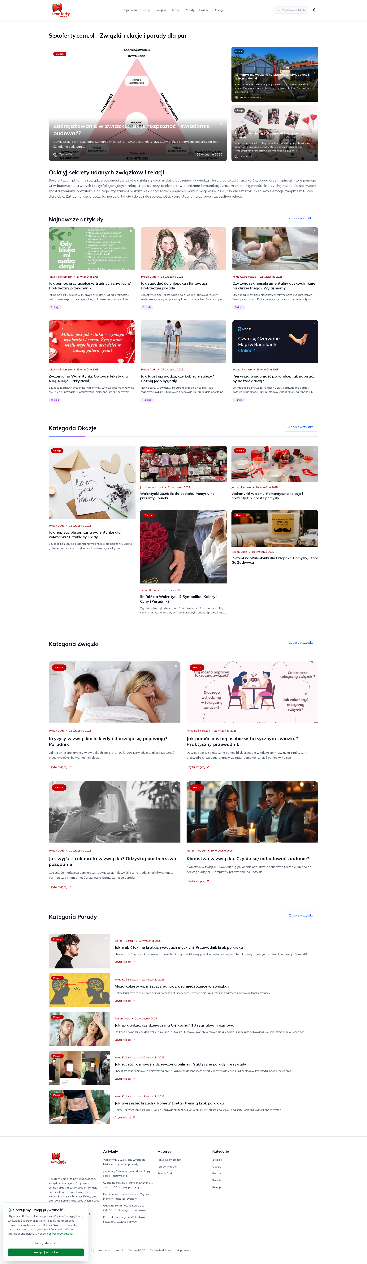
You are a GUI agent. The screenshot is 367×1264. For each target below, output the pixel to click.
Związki (160, 10)
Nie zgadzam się (45, 1243)
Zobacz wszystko (301, 218)
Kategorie (220, 1151)
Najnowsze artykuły (136, 10)
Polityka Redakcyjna (161, 1250)
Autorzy (164, 1151)
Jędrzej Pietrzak (242, 369)
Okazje (175, 10)
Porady (190, 10)
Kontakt (120, 1250)
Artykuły (110, 1151)
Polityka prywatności (99, 1250)
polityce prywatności (60, 1233)
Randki (204, 10)
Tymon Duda (149, 276)
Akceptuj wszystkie (46, 1252)
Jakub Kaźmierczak (60, 276)
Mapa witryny (184, 1250)
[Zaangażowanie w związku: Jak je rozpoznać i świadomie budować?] (138, 104)
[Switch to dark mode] (314, 9)
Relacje (219, 10)
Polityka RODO (137, 1250)
